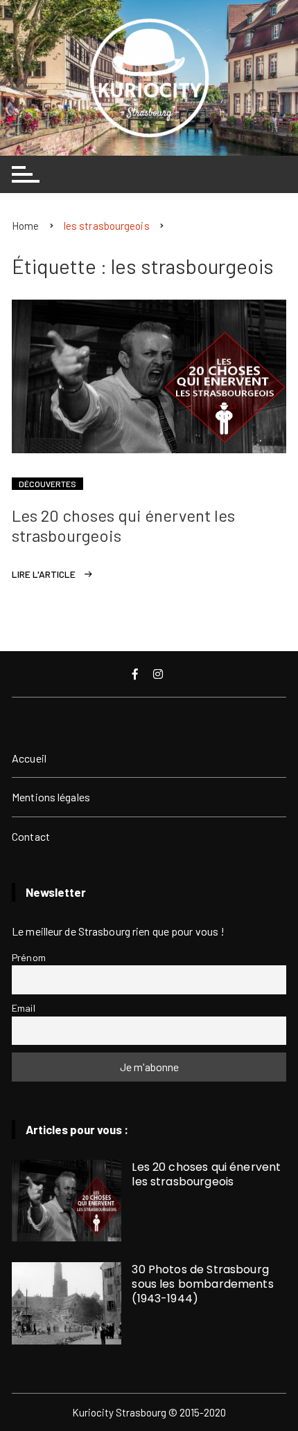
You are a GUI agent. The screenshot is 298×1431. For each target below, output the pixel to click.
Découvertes (47, 484)
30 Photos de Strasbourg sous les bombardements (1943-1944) (202, 1283)
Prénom (29, 957)
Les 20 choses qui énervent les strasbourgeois (123, 525)
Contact (31, 836)
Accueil (29, 758)
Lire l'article (44, 574)
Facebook (136, 674)
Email (23, 1008)
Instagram (159, 674)
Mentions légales (51, 796)
